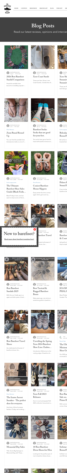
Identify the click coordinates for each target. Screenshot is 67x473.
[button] (34, 229)
